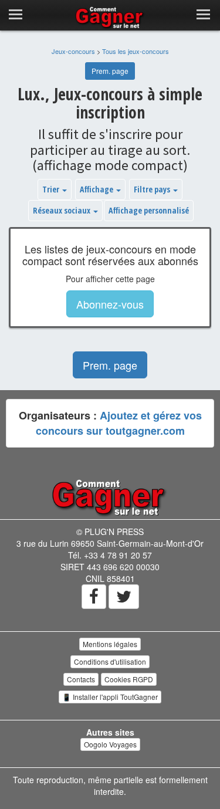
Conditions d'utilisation (110, 661)
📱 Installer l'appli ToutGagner (110, 697)
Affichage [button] (97, 189)
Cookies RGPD (128, 679)
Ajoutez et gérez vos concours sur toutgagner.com (119, 423)
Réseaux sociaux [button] (62, 210)
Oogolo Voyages (110, 744)
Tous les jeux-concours (135, 51)
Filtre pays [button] (153, 189)
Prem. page (110, 71)
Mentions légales (110, 644)
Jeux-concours (73, 51)
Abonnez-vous (110, 304)
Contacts (81, 679)
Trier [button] (51, 189)
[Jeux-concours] (110, 497)
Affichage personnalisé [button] (149, 210)
